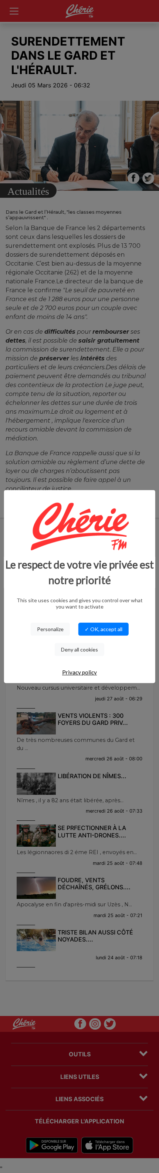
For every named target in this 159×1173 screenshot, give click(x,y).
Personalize (50, 629)
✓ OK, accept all (103, 629)
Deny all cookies (79, 649)
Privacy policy (79, 672)
